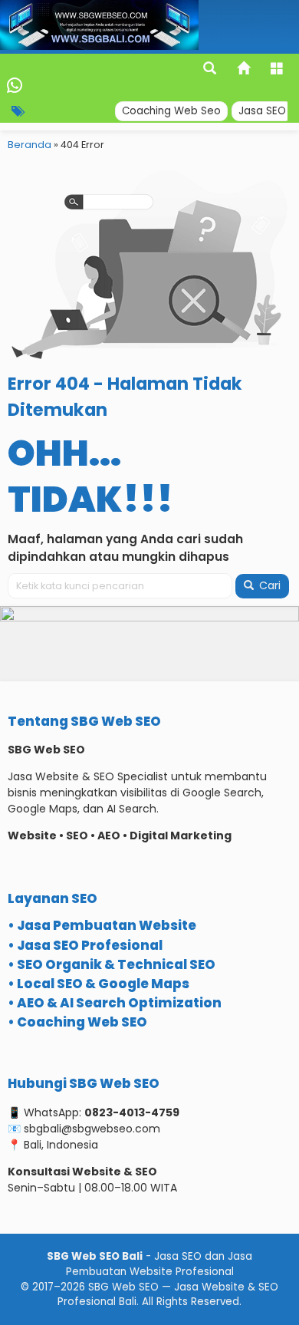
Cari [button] (268, 585)
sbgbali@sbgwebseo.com (92, 1128)
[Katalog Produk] (278, 69)
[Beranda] (244, 69)
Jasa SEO (262, 111)
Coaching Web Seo (171, 111)
